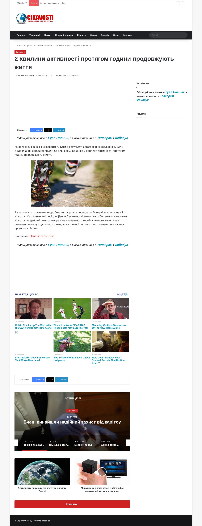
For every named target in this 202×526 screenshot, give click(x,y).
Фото (116, 35)
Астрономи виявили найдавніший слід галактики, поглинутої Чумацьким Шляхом (79, 3)
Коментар (72, 504)
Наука (47, 35)
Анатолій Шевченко (25, 75)
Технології (34, 35)
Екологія (81, 35)
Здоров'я (28, 45)
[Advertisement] (72, 102)
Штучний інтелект (64, 35)
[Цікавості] (35, 18)
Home (19, 45)
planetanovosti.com (42, 236)
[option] (72, 421)
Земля (93, 35)
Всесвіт (105, 35)
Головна (21, 35)
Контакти (127, 35)
